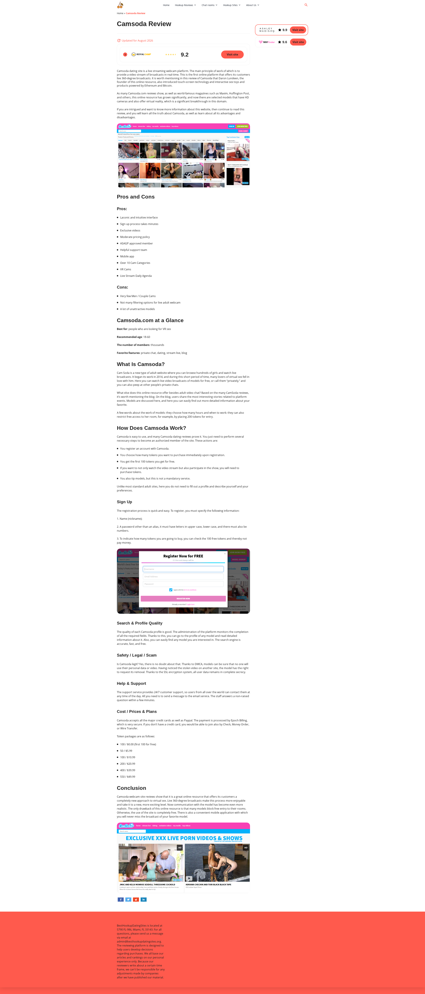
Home (166, 5)
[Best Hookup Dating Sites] (139, 5)
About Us (251, 5)
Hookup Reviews (184, 5)
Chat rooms (208, 5)
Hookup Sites (230, 5)
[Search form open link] (306, 5)
